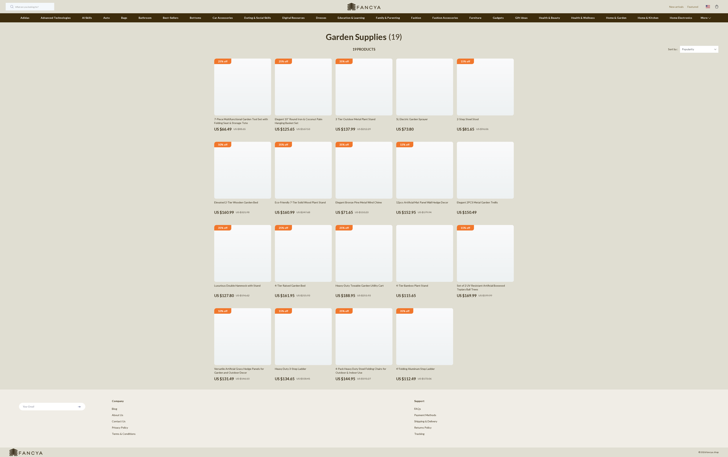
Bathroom (145, 17)
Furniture (475, 17)
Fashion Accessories (445, 17)
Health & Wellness (583, 17)
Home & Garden (616, 17)
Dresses (321, 17)
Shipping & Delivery (425, 421)
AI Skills (87, 17)
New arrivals (676, 6)
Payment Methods (425, 415)
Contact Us (119, 421)
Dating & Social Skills (257, 17)
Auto (106, 17)
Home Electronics (681, 17)
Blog (114, 408)
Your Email (28, 406)
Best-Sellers (170, 17)
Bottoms (195, 17)
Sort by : (673, 49)
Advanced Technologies (56, 17)
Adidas (24, 17)
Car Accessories (223, 17)
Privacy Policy (120, 427)
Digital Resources (293, 17)
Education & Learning (351, 17)
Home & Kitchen (648, 17)
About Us (117, 415)
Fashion (416, 17)
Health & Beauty (549, 17)
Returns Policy (422, 427)
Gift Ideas (521, 17)
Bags (124, 17)
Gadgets (498, 17)
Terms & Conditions (124, 433)
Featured (692, 6)
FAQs (417, 408)
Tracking (419, 433)
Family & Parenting (388, 17)
